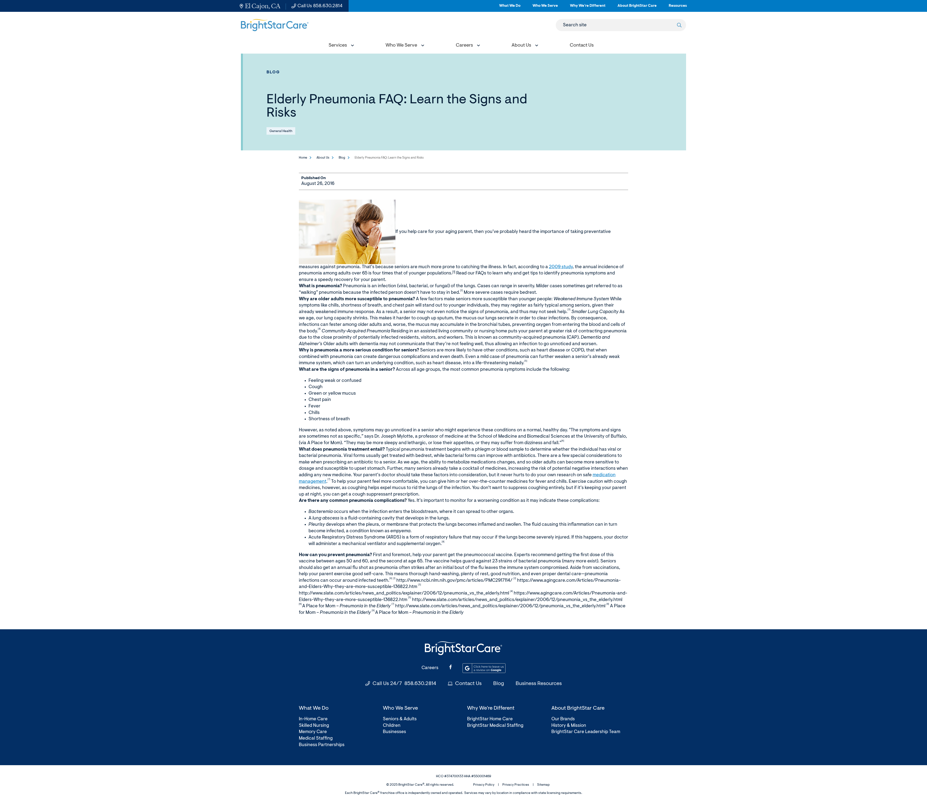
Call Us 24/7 (404, 683)
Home (303, 157)
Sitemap (543, 785)
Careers (429, 668)
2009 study (561, 267)
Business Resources (539, 683)
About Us (322, 157)
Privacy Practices (515, 785)
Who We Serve (545, 8)
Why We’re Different (587, 8)
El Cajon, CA (262, 6)
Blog (273, 72)
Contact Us (468, 683)
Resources (678, 8)
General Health (280, 131)
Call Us (320, 6)
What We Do (509, 8)
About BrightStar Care (637, 8)
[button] (340, 46)
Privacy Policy (483, 785)
